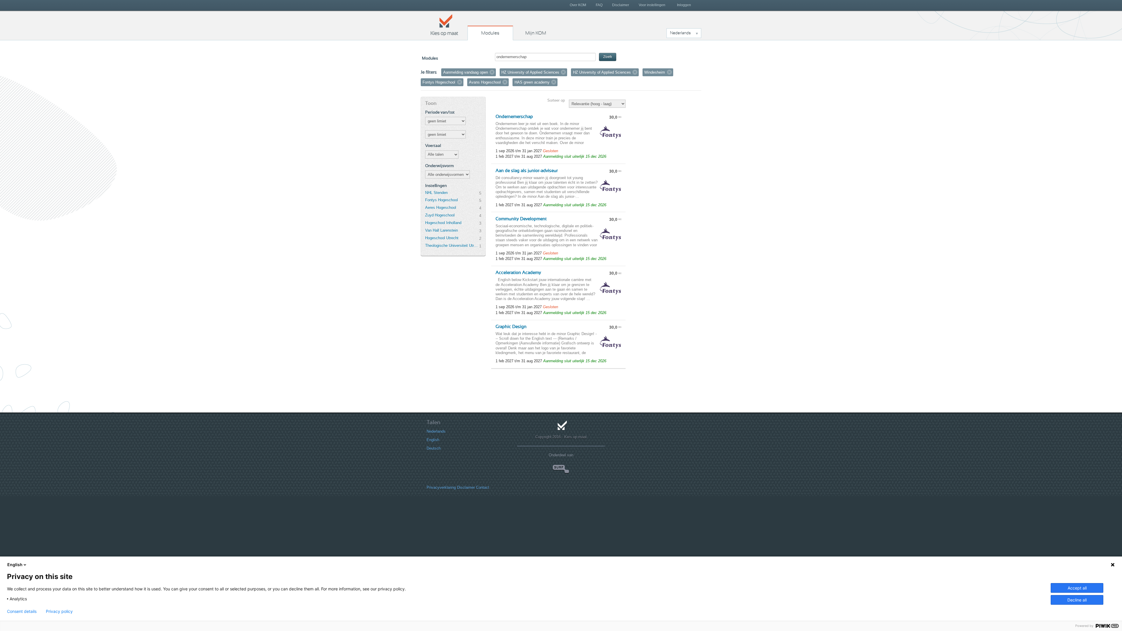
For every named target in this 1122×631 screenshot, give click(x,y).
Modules (490, 33)
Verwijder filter (492, 72)
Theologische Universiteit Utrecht (452, 245)
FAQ (599, 5)
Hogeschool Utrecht (441, 238)
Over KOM (578, 5)
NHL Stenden (436, 192)
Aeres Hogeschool (440, 207)
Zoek (607, 57)
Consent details (22, 611)
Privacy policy (59, 611)
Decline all (1077, 599)
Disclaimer (620, 5)
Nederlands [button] (680, 33)
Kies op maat (444, 24)
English (433, 440)
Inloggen (684, 5)
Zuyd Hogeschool (440, 215)
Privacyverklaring (441, 487)
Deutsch (434, 448)
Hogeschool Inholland (443, 223)
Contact (482, 487)
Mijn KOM (535, 33)
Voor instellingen (652, 5)
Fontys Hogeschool (441, 200)
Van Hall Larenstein (441, 230)
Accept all (1077, 587)
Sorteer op (556, 100)
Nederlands (436, 431)
